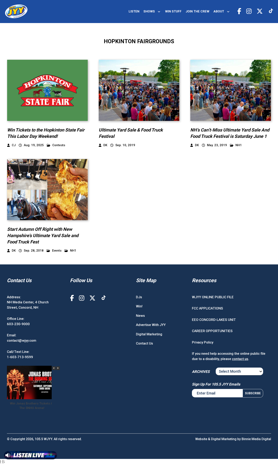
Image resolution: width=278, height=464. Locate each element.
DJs (139, 297)
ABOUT (218, 11)
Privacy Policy (202, 342)
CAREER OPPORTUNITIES (212, 331)
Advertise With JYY (151, 325)
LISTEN (134, 11)
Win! (139, 306)
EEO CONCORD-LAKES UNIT (214, 320)
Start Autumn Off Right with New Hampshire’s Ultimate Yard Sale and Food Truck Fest (42, 235)
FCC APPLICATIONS (207, 308)
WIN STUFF (173, 11)
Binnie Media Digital (256, 439)
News (140, 316)
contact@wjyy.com (21, 340)
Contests (58, 145)
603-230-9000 (18, 324)
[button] (58, 368)
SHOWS (149, 11)
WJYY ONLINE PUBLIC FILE (213, 297)
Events (56, 250)
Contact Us (144, 343)
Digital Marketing (149, 334)
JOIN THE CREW (197, 11)
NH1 (238, 145)
